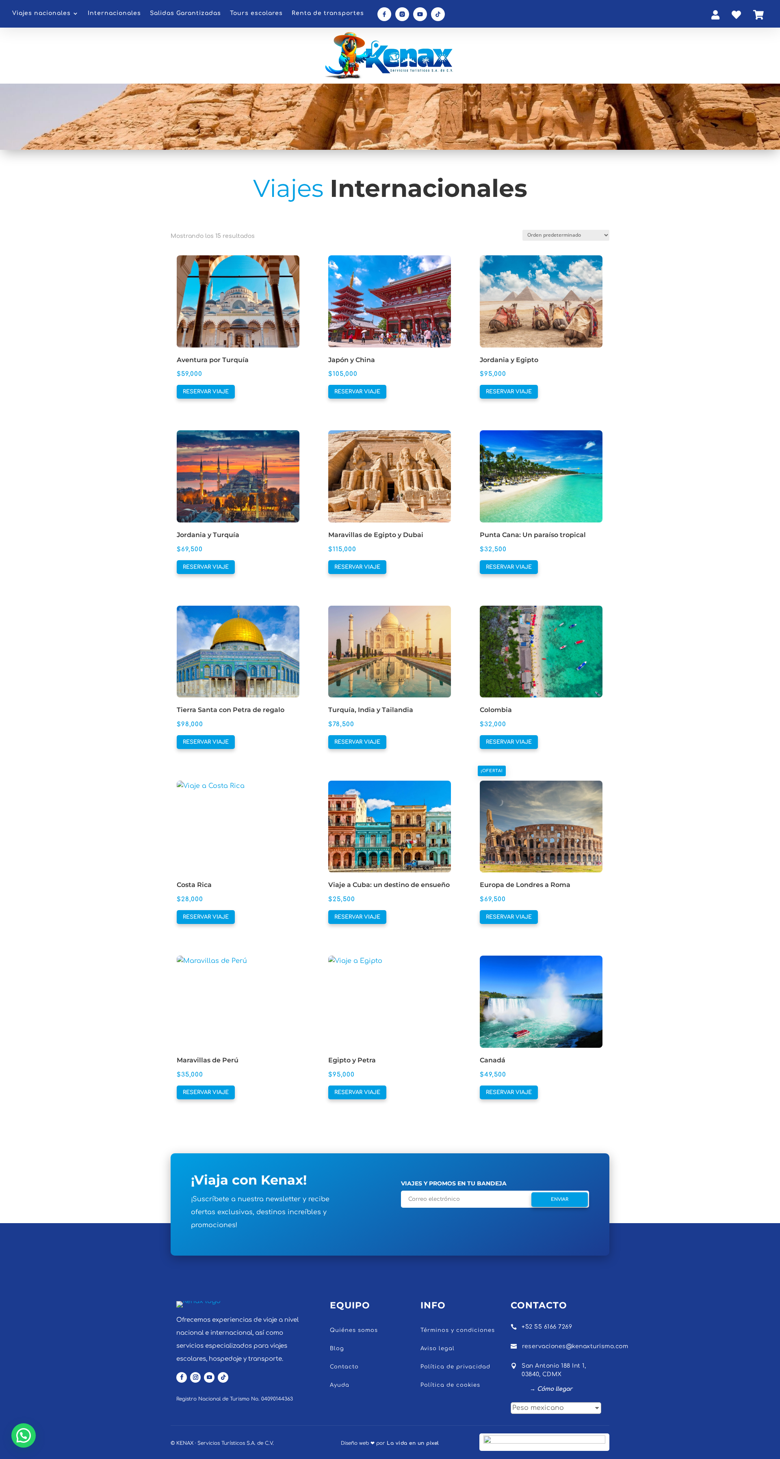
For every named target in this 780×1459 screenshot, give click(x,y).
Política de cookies (450, 1385)
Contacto (344, 1367)
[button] (196, 260)
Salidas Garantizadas (185, 13)
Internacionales (114, 13)
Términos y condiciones (457, 1330)
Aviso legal (437, 1348)
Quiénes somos (354, 1330)
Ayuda (339, 1385)
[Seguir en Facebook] (181, 1377)
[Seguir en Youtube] (209, 1377)
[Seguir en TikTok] (223, 1377)
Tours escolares (256, 13)
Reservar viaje (206, 392)
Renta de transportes (328, 13)
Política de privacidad (455, 1367)
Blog (337, 1348)
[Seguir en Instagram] (195, 1377)
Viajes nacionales (41, 13)
